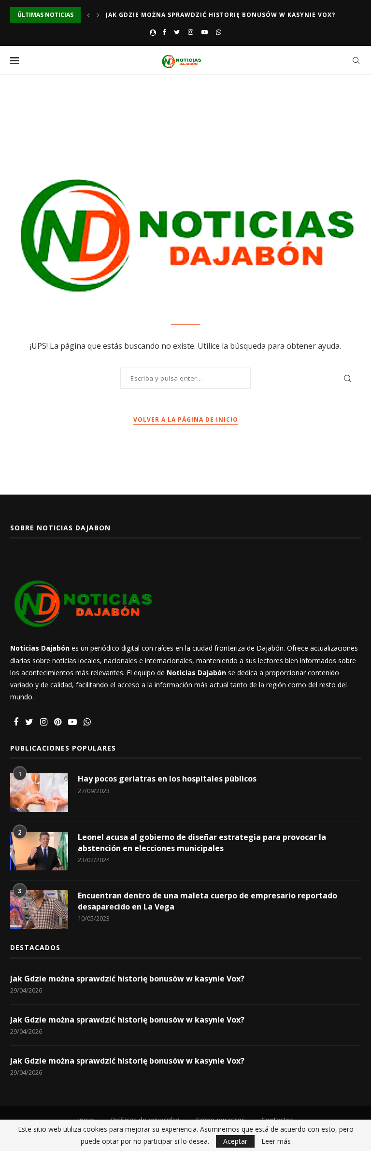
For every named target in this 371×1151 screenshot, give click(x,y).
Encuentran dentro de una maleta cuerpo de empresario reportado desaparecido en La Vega (207, 900)
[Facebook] (164, 32)
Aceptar (235, 1141)
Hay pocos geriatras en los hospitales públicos (167, 778)
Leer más (276, 1141)
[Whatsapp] (218, 32)
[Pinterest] (58, 722)
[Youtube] (204, 32)
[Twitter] (177, 32)
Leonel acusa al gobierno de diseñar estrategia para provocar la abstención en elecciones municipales (202, 842)
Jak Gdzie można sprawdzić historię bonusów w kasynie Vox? (220, 15)
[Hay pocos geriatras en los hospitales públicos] (39, 792)
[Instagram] (190, 32)
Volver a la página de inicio (185, 419)
